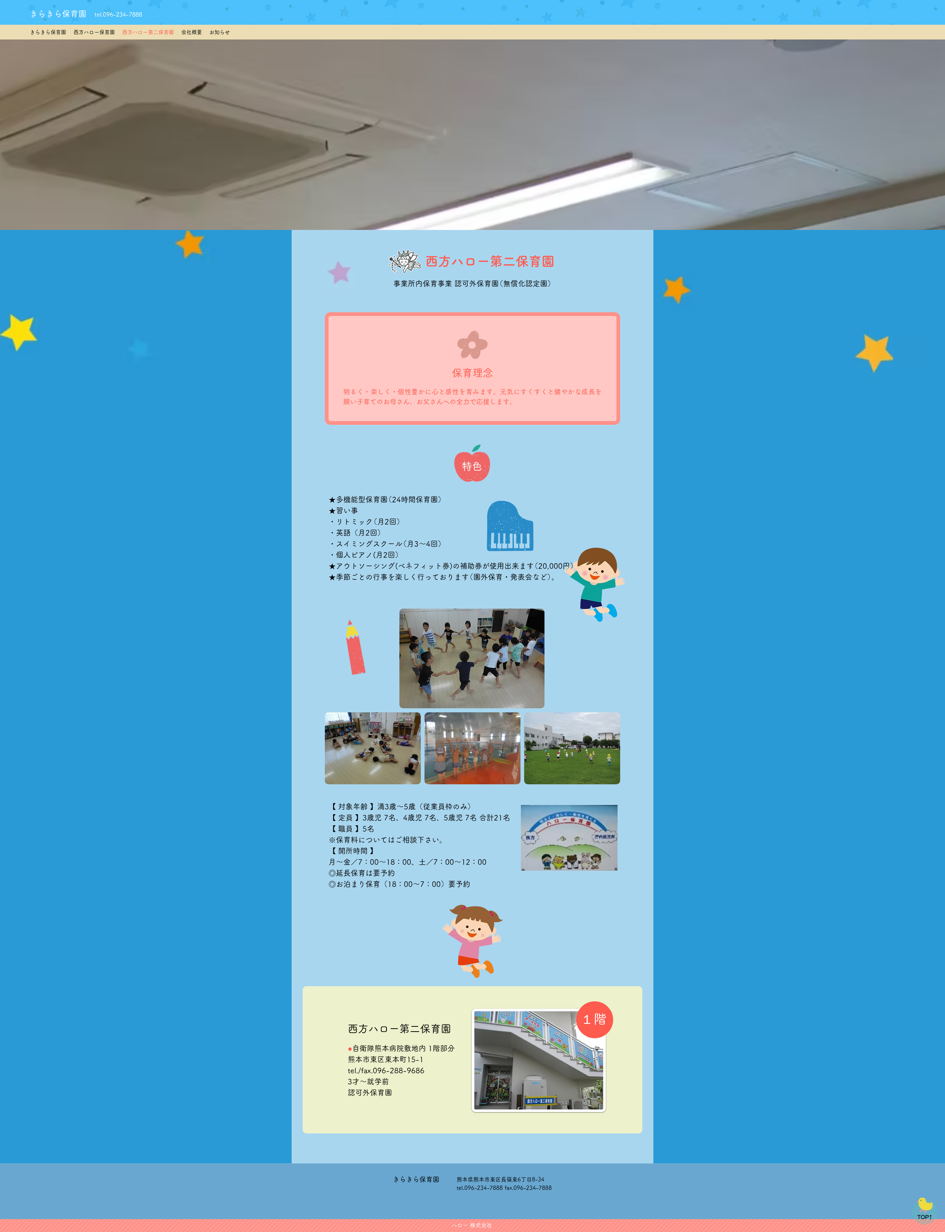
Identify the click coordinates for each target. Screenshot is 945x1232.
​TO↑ (925, 1217)
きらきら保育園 (58, 14)
